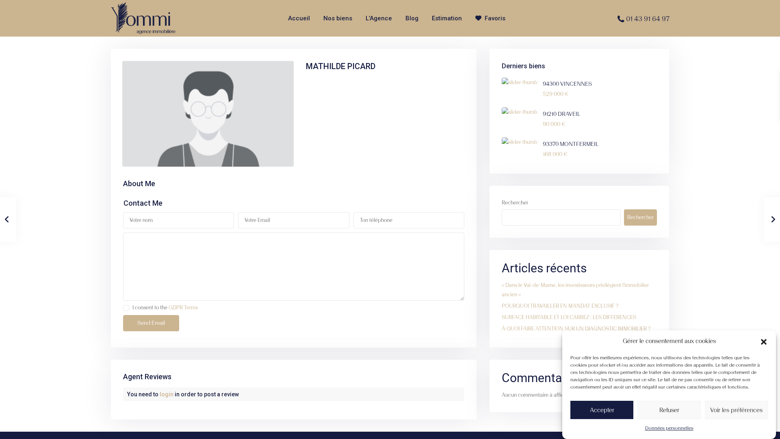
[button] (764, 341)
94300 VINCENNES (567, 83)
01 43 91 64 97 (648, 19)
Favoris (495, 18)
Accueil (299, 18)
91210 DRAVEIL (562, 114)
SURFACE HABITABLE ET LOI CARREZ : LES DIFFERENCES (569, 317)
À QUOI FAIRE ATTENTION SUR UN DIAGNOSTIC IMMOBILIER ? (576, 329)
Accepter (602, 409)
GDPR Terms (183, 307)
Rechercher (515, 203)
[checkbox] (126, 308)
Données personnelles (669, 428)
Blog (411, 18)
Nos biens (337, 18)
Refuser (669, 409)
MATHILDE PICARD (340, 66)
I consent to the (165, 308)
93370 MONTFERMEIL (571, 144)
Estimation (447, 18)
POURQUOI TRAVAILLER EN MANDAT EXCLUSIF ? (560, 306)
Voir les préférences (736, 409)
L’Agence (379, 18)
